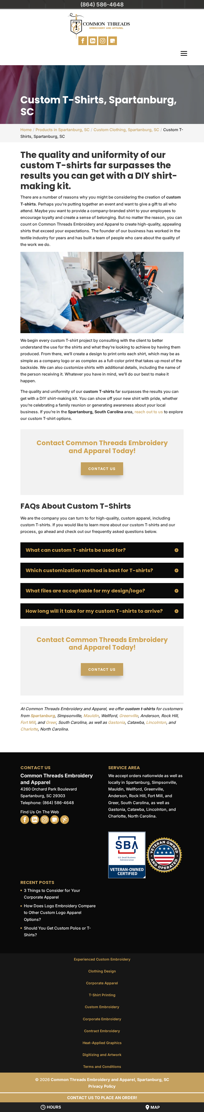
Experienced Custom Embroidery (102, 959)
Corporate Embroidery (102, 1019)
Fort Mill (27, 722)
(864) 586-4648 (102, 4)
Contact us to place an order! (102, 1097)
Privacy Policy (102, 1086)
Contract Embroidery (102, 1031)
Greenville (128, 715)
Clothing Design (102, 971)
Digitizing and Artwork (102, 1055)
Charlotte (29, 729)
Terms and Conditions (102, 1066)
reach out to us (149, 411)
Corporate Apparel (102, 983)
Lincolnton (156, 722)
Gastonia (116, 722)
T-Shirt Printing (102, 995)
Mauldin (91, 715)
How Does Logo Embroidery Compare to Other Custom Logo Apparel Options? (60, 912)
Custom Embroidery (102, 1007)
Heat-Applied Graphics (102, 1043)
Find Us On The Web (39, 811)
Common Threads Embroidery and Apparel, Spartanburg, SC (110, 1079)
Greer (51, 722)
